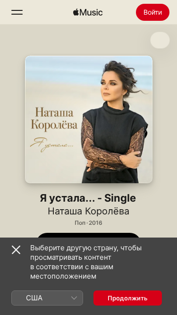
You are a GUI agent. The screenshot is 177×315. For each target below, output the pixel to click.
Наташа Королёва (88, 211)
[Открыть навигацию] (17, 12)
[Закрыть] (16, 250)
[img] (87, 12)
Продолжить (128, 298)
